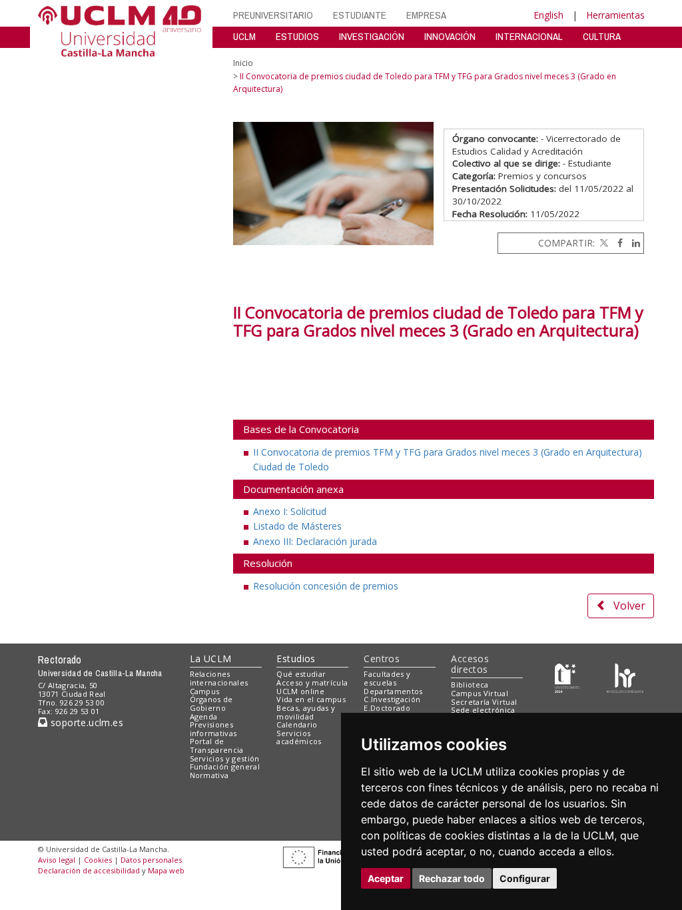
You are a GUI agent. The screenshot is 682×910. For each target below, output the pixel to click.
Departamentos (393, 691)
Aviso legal (56, 860)
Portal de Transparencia (217, 745)
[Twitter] (602, 242)
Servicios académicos (298, 737)
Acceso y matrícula (312, 682)
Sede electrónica (483, 710)
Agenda (204, 716)
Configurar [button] (525, 878)
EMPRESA (426, 15)
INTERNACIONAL (529, 36)
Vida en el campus (311, 699)
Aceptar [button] (386, 878)
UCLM (244, 36)
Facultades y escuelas (387, 678)
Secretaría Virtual (484, 702)
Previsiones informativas (213, 728)
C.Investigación (392, 699)
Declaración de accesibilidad (89, 870)
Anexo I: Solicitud (289, 511)
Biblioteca (469, 684)
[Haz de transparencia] (567, 677)
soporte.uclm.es (85, 722)
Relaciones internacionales (219, 678)
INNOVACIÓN (450, 36)
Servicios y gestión (225, 758)
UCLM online (300, 691)
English (548, 15)
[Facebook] (617, 242)
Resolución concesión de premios (325, 586)
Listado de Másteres (297, 526)
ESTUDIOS (297, 36)
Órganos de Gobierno (211, 703)
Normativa (209, 775)
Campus (205, 691)
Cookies (98, 860)
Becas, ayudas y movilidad (305, 712)
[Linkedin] (632, 242)
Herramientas (615, 15)
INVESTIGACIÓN (371, 36)
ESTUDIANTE (359, 15)
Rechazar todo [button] (452, 878)
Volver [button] (629, 605)
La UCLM (211, 658)
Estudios (295, 658)
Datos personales (151, 860)
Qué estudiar (301, 674)
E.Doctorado (387, 708)
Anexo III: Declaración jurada (315, 541)
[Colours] (625, 677)
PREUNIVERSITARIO (273, 15)
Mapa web (166, 870)
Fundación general (225, 766)
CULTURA (602, 36)
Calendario (296, 724)
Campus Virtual (479, 693)
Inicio (243, 63)
